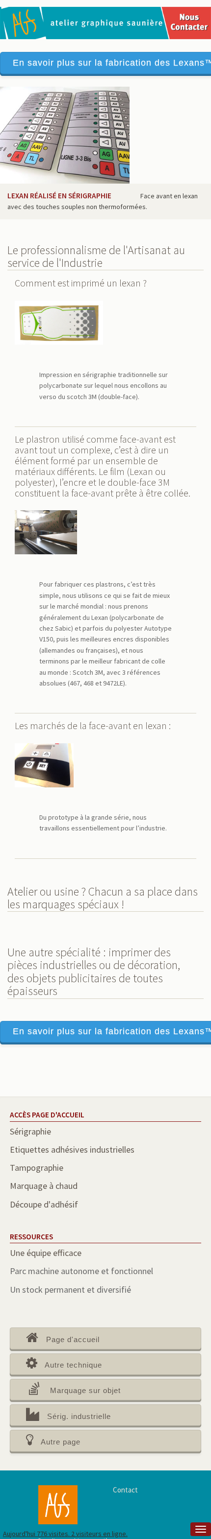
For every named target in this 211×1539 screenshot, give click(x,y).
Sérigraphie (30, 1131)
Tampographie (36, 1167)
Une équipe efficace (45, 1252)
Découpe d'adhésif (44, 1204)
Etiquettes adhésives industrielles (72, 1149)
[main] (105, 808)
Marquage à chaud (44, 1185)
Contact (125, 1489)
